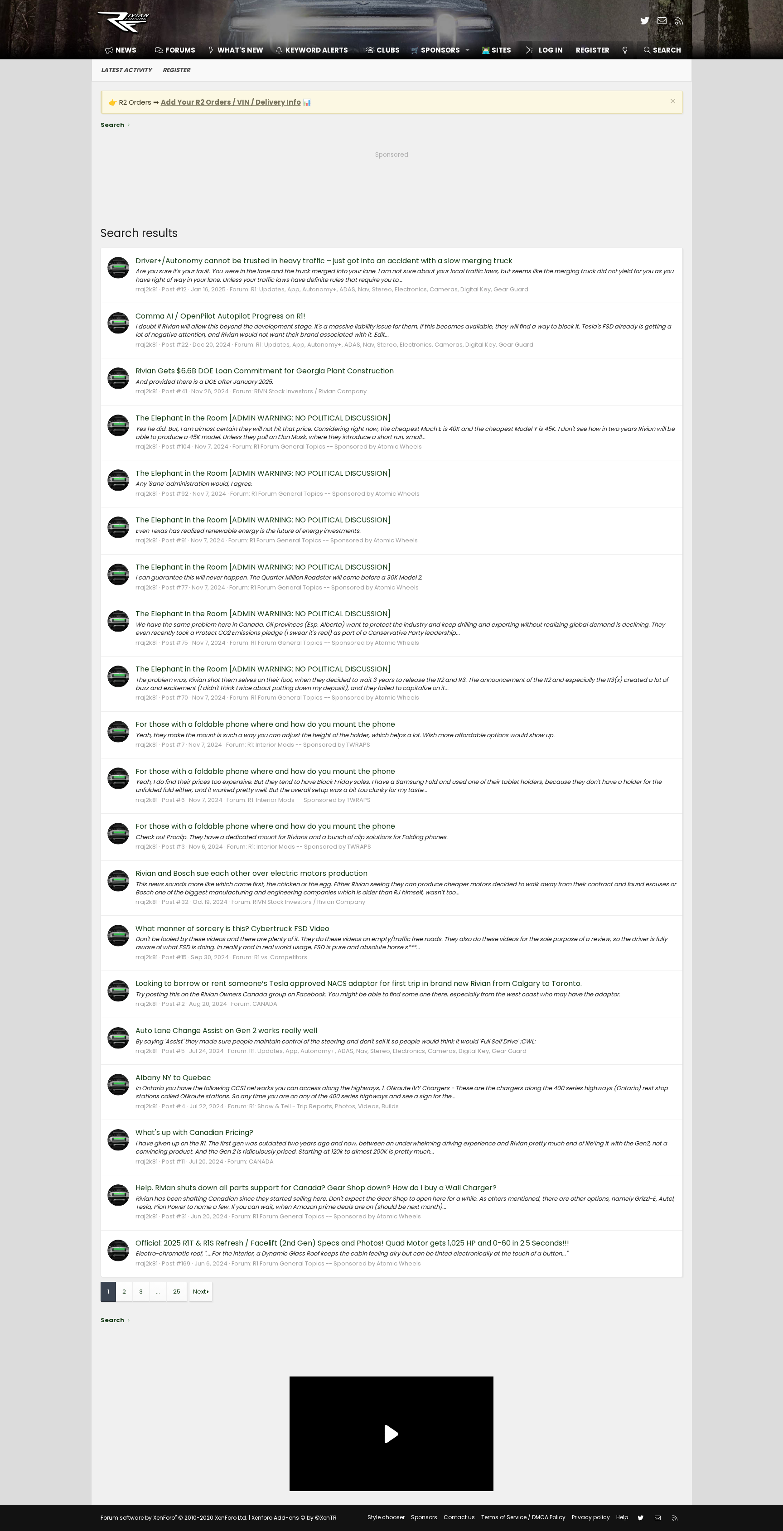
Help (622, 1517)
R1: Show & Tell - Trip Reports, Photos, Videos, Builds (324, 1106)
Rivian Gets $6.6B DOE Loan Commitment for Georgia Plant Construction (264, 371)
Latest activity (126, 70)
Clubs (388, 50)
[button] (437, 50)
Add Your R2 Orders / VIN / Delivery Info (231, 102)
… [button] (158, 1291)
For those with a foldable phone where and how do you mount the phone (265, 724)
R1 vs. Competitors (280, 957)
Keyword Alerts (316, 50)
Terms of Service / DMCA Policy (523, 1517)
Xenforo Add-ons (294, 1517)
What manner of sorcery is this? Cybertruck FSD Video (232, 928)
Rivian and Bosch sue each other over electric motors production (251, 873)
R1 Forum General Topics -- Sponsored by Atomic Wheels (338, 446)
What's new (240, 50)
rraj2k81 (146, 289)
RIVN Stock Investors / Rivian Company (310, 391)
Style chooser (386, 1517)
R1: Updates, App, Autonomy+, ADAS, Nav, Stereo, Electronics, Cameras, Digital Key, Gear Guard (389, 289)
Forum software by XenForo (174, 1517)
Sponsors (424, 1517)
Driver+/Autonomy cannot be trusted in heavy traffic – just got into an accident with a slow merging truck (323, 261)
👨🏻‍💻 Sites (496, 50)
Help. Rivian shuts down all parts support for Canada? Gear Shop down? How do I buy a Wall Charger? (316, 1188)
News (126, 50)
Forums (180, 50)
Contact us (459, 1517)
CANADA (264, 1004)
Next (199, 1291)
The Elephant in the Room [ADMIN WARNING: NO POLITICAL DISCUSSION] (263, 418)
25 (176, 1291)
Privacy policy (591, 1517)
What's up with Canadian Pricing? (194, 1132)
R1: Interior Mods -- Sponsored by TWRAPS (308, 744)
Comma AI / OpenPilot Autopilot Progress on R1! (220, 316)
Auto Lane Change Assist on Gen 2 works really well (226, 1030)
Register (176, 70)
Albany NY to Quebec (173, 1077)
